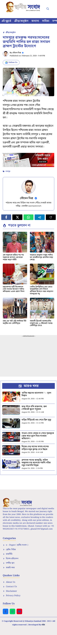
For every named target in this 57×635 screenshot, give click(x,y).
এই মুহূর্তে (6, 21)
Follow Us (13, 62)
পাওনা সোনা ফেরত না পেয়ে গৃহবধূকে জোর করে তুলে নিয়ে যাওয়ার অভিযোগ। (38, 436)
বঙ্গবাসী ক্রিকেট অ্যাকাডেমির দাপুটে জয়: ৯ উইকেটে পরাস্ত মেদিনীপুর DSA (41, 323)
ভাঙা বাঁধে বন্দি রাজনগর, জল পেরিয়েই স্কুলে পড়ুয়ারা (34, 408)
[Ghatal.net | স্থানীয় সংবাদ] (24, 7)
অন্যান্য (35, 21)
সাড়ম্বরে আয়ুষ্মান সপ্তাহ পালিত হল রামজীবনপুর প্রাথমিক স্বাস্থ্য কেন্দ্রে (41, 257)
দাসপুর (8, 171)
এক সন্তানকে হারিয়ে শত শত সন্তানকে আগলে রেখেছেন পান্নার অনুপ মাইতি (13, 257)
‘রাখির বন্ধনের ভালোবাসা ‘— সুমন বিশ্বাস (36, 394)
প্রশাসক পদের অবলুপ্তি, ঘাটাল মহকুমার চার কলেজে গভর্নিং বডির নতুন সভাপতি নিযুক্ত (36, 462)
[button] (48, 9)
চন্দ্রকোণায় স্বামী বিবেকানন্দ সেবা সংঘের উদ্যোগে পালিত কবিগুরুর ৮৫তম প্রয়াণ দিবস (13, 289)
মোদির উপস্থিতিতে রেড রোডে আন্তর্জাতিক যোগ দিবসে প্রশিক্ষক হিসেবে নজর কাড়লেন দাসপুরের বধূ (41, 290)
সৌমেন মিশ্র (16, 52)
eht (43, 624)
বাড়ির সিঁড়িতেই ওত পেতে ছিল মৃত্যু (36, 420)
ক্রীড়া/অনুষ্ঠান (21, 21)
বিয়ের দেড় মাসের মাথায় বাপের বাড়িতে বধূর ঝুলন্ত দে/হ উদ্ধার (35, 448)
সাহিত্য (45, 21)
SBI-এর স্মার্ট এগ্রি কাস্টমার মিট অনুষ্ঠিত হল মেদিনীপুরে (14, 322)
